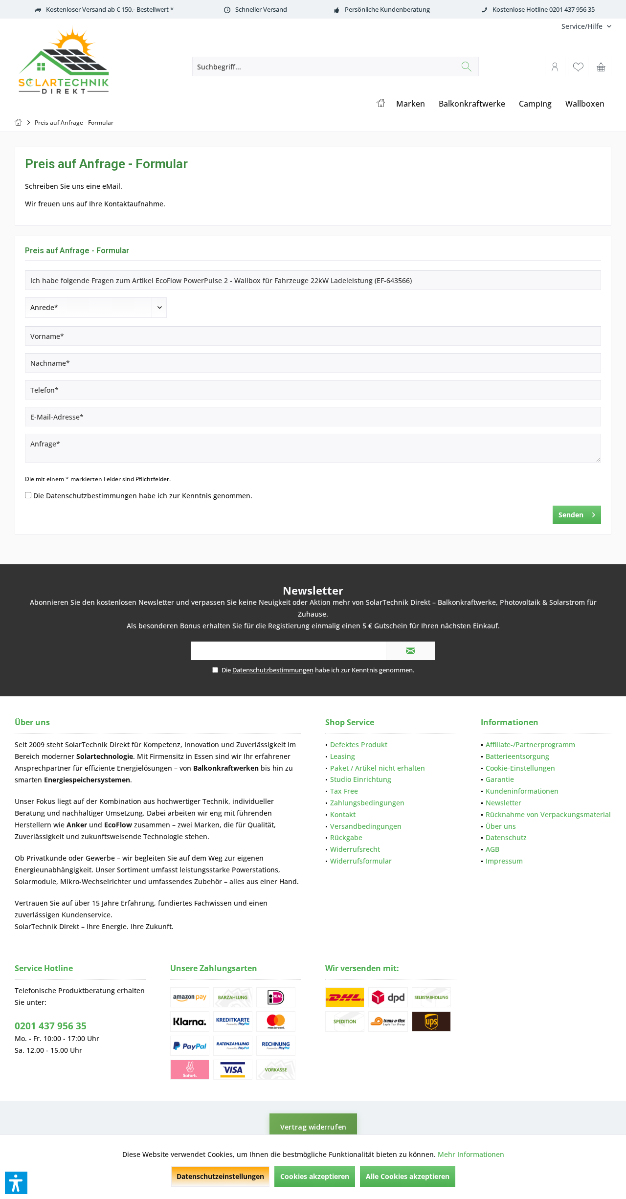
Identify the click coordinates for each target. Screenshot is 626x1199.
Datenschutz (506, 837)
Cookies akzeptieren (314, 1176)
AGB (492, 849)
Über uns (501, 826)
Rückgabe (346, 837)
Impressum (504, 861)
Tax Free (344, 791)
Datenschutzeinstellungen (220, 1176)
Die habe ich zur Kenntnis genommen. (142, 495)
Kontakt (343, 814)
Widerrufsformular (361, 861)
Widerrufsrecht (355, 849)
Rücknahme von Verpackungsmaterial (548, 814)
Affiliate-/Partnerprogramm (530, 744)
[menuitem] (582, 26)
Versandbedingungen (366, 826)
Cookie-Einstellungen (520, 768)
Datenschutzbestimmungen (91, 495)
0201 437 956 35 (51, 1026)
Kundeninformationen (522, 791)
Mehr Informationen (471, 1154)
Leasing (342, 756)
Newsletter (503, 802)
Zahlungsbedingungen (367, 802)
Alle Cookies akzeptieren (407, 1176)
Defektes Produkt (358, 744)
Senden (571, 514)
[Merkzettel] (578, 66)
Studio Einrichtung (360, 779)
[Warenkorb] (601, 66)
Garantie (500, 779)
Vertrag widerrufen (313, 1127)
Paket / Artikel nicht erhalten (377, 768)
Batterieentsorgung (517, 756)
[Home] (380, 104)
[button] (16, 1183)
